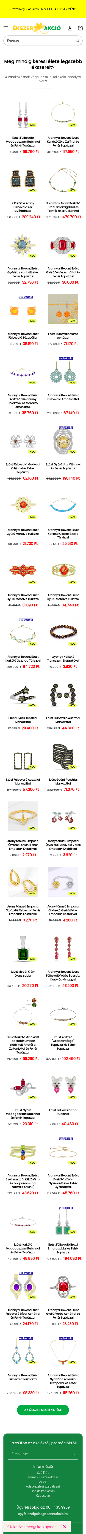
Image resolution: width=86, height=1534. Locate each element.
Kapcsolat (43, 1495)
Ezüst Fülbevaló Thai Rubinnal (63, 1112)
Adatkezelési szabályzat (43, 1486)
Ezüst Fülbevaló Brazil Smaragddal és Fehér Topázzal (63, 1248)
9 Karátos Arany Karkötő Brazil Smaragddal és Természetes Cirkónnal (63, 207)
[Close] (65, 1527)
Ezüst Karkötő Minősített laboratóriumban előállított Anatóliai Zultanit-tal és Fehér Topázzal (23, 1044)
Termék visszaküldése (43, 1477)
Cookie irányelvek (43, 1491)
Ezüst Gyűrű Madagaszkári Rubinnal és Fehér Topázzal (23, 1114)
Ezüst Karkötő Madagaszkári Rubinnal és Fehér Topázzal (23, 1248)
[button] (6, 28)
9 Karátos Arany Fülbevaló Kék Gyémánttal (23, 207)
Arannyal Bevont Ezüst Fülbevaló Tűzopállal (23, 336)
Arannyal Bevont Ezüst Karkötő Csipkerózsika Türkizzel (63, 534)
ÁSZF (43, 1482)
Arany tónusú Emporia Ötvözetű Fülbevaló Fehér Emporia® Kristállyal (23, 910)
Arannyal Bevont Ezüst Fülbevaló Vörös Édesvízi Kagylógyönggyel (63, 975)
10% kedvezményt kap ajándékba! (32, 1526)
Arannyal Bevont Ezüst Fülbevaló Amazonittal (63, 397)
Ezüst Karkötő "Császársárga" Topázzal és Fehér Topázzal (63, 1043)
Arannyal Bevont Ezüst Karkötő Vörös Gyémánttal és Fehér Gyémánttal (63, 1181)
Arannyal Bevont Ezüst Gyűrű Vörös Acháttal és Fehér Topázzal (63, 272)
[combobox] (43, 40)
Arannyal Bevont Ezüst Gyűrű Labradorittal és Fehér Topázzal (23, 272)
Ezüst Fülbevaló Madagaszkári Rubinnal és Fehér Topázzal (23, 141)
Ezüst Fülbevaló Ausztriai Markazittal (63, 720)
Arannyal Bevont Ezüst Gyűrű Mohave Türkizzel (23, 532)
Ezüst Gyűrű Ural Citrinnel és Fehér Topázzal (63, 466)
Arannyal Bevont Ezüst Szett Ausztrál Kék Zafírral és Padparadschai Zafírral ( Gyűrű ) (23, 1181)
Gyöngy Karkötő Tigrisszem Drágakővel (63, 658)
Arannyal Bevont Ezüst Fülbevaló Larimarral (23, 1377)
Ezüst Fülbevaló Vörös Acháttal (63, 336)
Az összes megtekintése (43, 1410)
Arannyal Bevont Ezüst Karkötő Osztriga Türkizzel (23, 658)
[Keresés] (77, 40)
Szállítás (43, 1472)
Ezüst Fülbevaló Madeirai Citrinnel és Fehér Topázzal (23, 468)
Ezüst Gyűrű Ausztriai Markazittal (22, 720)
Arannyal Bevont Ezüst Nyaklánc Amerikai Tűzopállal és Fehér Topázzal (63, 1381)
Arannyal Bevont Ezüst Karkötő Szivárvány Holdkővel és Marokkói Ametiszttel (23, 401)
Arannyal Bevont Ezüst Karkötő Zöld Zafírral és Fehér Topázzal (63, 141)
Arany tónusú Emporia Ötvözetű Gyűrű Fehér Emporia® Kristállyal (23, 845)
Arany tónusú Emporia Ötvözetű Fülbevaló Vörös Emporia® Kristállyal (63, 845)
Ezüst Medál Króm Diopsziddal (23, 973)
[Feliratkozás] (73, 1454)
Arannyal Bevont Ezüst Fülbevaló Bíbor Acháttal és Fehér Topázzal (23, 1314)
